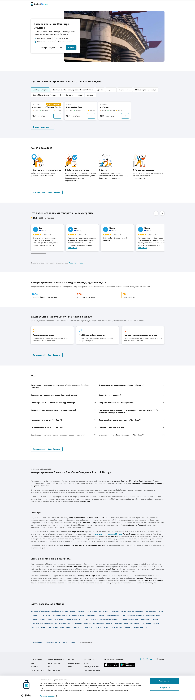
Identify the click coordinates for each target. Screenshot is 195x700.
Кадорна (80, 611)
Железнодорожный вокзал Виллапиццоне (88, 623)
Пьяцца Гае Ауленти (72, 619)
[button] (61, 47)
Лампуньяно (146, 623)
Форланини (134, 623)
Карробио (34, 619)
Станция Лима (87, 627)
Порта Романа (45, 615)
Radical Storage (36, 642)
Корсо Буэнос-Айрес (62, 623)
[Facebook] (140, 659)
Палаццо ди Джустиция (129, 619)
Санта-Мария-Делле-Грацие (132, 611)
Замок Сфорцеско (113, 615)
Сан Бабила (91, 615)
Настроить (164, 687)
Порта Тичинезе (78, 615)
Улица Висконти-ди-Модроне (42, 623)
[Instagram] (147, 659)
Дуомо (72, 611)
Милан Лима (145, 619)
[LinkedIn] (151, 659)
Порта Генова (91, 611)
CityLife (85, 619)
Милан (73, 642)
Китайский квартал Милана (133, 615)
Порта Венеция (150, 611)
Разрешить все (164, 681)
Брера (106, 627)
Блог (70, 667)
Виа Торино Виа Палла (61, 615)
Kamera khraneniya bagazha (56, 642)
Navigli (155, 619)
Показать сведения (47, 696)
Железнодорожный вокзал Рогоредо (104, 619)
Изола (42, 619)
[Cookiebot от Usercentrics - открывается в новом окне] (26, 696)
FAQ (49, 667)
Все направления (74, 663)
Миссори (34, 615)
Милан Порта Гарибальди (109, 611)
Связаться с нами (54, 670)
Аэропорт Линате (72, 627)
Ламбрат (101, 615)
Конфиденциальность (91, 667)
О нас (32, 663)
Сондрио (109, 623)
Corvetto (98, 627)
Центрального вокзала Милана (108, 534)
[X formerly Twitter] (143, 659)
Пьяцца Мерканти (153, 615)
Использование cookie (92, 670)
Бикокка (156, 623)
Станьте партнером (38, 670)
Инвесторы (34, 667)
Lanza (161, 611)
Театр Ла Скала (117, 627)
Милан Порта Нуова (55, 619)
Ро (50, 627)
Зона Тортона (58, 627)
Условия (87, 663)
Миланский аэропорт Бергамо (136, 627)
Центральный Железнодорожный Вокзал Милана (49, 611)
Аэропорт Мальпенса (38, 627)
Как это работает (54, 663)
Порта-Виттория (121, 623)
